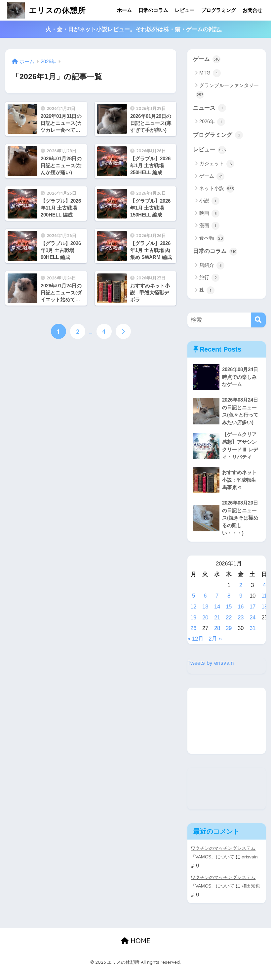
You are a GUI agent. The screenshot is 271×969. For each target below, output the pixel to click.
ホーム (124, 10)
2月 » (215, 639)
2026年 (210, 121)
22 (229, 617)
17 (252, 607)
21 (217, 617)
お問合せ (252, 10)
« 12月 (195, 639)
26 (193, 628)
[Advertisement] (226, 721)
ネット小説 (216, 188)
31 (252, 628)
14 (217, 607)
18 (264, 607)
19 (193, 617)
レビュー (185, 10)
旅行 (208, 277)
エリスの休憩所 (56, 10)
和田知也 (251, 886)
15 (229, 607)
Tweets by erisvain (210, 663)
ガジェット (215, 163)
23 (241, 617)
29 (229, 628)
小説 (207, 200)
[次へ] (123, 331)
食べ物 (211, 238)
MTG (208, 72)
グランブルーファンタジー (228, 89)
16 (241, 607)
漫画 (207, 225)
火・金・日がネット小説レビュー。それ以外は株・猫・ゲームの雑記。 (135, 29)
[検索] (258, 320)
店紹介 (210, 265)
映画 (208, 213)
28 (217, 628)
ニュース (208, 108)
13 (205, 607)
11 (264, 596)
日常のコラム (153, 10)
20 (205, 617)
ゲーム (206, 59)
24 (252, 617)
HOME (139, 941)
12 (193, 607)
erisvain (250, 856)
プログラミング (218, 10)
